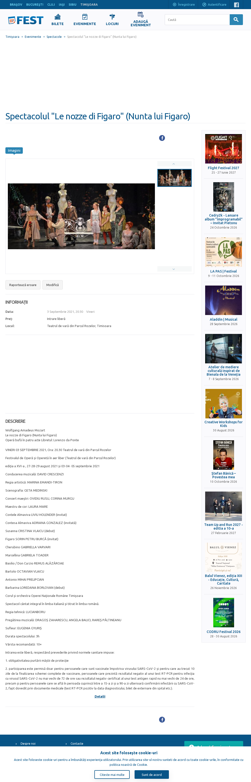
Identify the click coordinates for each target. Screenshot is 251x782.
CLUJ (51, 4)
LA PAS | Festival (223, 271)
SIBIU (72, 4)
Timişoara (12, 36)
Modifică (52, 285)
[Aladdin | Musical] (223, 300)
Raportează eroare (23, 285)
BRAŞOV (16, 4)
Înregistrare (186, 4)
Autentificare (217, 4)
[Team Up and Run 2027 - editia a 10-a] (223, 506)
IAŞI (62, 4)
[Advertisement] (125, 75)
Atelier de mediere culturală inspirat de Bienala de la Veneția (223, 371)
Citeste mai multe (112, 774)
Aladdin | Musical (223, 319)
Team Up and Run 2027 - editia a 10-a (223, 526)
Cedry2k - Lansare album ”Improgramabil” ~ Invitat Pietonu (224, 219)
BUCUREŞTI (34, 4)
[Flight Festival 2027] (223, 149)
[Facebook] (162, 138)
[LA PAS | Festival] (223, 252)
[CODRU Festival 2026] (223, 612)
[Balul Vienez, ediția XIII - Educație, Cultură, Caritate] (223, 557)
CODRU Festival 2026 (223, 632)
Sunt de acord (152, 774)
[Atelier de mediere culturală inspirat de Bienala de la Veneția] (223, 348)
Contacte (77, 743)
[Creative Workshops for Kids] (223, 403)
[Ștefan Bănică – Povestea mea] (223, 455)
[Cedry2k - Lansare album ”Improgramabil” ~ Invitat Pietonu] (223, 197)
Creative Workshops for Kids (223, 424)
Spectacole (54, 36)
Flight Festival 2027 (223, 168)
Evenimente (33, 36)
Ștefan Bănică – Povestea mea (224, 475)
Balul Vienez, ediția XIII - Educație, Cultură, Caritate (223, 579)
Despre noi (28, 743)
